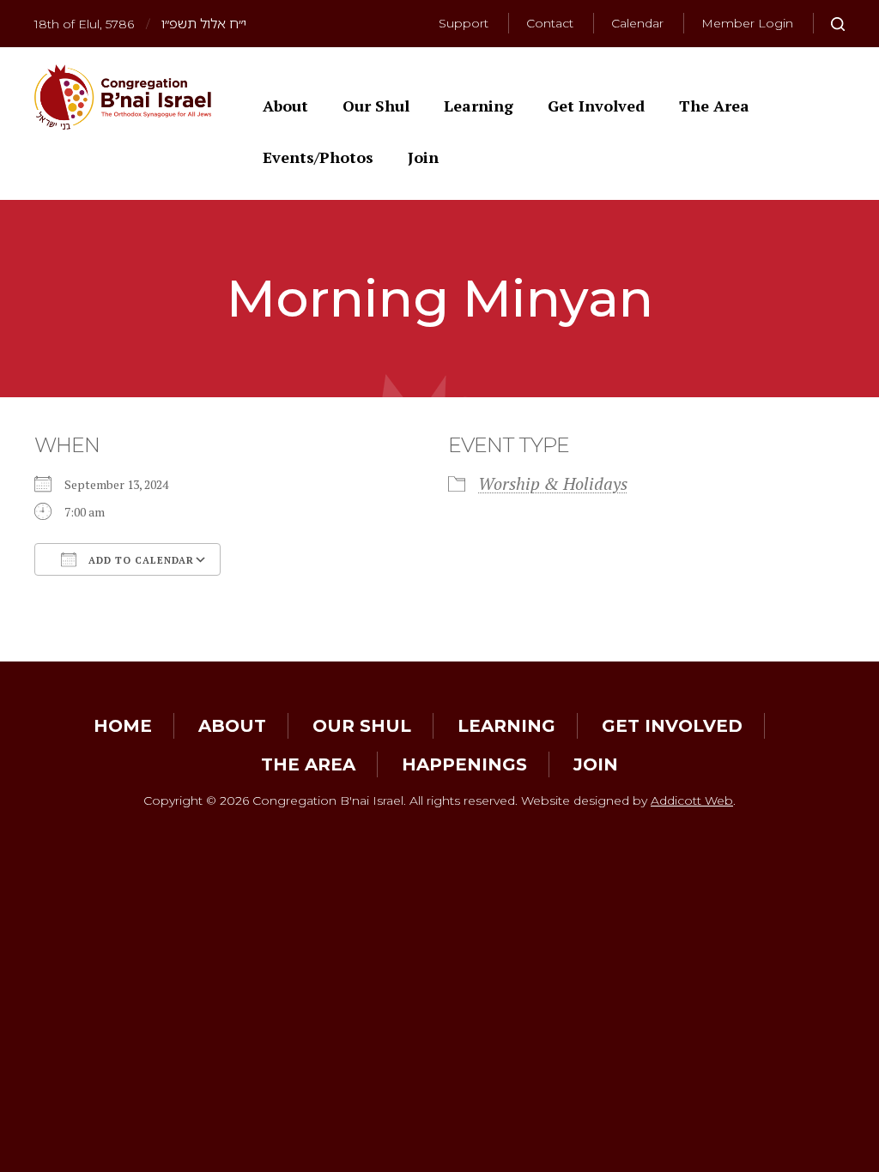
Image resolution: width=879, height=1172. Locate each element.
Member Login (747, 23)
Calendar (637, 23)
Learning (478, 105)
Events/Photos (318, 157)
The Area (714, 105)
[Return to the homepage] (122, 97)
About (285, 105)
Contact (549, 23)
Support (463, 23)
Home (123, 726)
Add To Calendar (139, 560)
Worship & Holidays (552, 483)
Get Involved (596, 105)
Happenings (464, 764)
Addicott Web (692, 800)
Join (423, 157)
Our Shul (376, 105)
